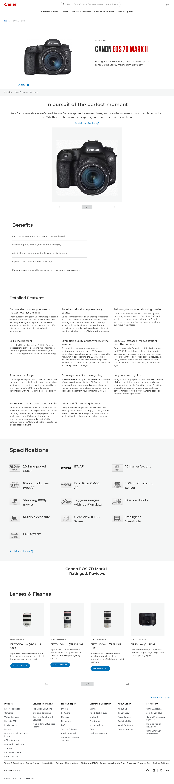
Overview (8, 92)
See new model (20, 666)
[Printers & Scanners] (92, 11)
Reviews (33, 92)
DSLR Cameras (101, 41)
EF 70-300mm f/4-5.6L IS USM (25, 646)
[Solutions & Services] (115, 11)
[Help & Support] (134, 11)
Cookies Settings (161, 763)
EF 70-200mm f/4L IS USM (66, 644)
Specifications (21, 92)
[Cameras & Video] (59, 11)
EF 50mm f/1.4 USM (143, 644)
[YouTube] (167, 770)
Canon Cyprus (11, 770)
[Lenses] (69, 11)
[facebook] (147, 770)
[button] (61, 207)
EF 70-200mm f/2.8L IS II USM (106, 646)
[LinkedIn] (154, 770)
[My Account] (167, 5)
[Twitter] (161, 770)
